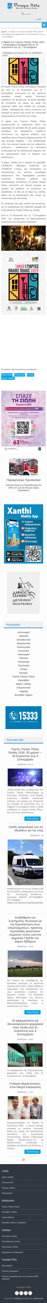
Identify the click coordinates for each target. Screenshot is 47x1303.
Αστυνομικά (23, 632)
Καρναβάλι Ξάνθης (9, 1212)
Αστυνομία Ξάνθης (9, 1236)
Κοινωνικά (23, 650)
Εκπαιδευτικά (23, 639)
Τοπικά (23, 669)
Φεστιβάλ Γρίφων (24, 695)
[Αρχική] (23, 8)
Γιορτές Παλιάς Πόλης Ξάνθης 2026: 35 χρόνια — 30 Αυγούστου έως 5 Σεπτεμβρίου (25, 754)
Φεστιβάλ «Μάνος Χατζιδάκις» (14, 1223)
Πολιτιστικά (23, 662)
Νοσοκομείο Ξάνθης (10, 1247)
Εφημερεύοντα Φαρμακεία (12, 1252)
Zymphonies (38, 1298)
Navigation (44, 25)
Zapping (23, 691)
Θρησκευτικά (23, 643)
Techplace (17, 1298)
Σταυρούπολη (23, 687)
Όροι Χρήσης (7, 1266)
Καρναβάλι (23, 680)
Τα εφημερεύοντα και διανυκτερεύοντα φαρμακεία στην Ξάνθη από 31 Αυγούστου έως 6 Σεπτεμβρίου (25, 1027)
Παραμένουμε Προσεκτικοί (23, 480)
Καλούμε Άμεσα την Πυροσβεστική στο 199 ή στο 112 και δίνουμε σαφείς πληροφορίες (23, 487)
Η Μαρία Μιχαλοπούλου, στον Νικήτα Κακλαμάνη (25, 1085)
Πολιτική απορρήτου (10, 1271)
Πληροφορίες (7, 1193)
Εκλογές (23, 673)
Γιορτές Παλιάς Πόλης (23, 676)
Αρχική (4, 32)
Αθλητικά (23, 636)
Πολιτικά (23, 658)
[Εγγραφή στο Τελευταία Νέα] (23, 1160)
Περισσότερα (33, 818)
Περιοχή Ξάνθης (8, 1188)
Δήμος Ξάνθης (23, 684)
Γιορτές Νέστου (8, 1217)
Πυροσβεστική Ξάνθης (11, 1241)
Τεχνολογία (23, 665)
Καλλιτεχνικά (23, 647)
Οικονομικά (23, 654)
